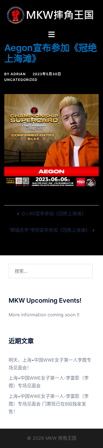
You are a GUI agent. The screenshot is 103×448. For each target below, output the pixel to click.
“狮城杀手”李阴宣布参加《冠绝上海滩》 (49, 230)
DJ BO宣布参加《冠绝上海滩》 (54, 213)
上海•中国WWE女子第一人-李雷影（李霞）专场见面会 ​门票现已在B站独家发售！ (49, 403)
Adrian (18, 74)
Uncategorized (20, 80)
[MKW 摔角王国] (51, 14)
